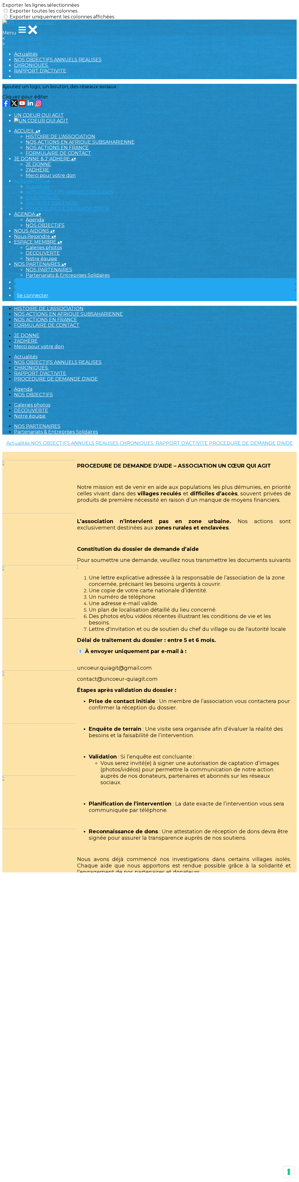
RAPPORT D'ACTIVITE (40, 71)
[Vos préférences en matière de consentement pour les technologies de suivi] (288, 1171)
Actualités (25, 54)
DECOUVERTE (43, 253)
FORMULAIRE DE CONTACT (58, 153)
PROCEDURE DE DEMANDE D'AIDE (56, 76)
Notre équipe (41, 258)
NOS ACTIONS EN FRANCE (57, 147)
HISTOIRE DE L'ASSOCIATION (60, 136)
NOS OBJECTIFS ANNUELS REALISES (58, 60)
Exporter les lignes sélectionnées (40, 5)
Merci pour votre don (51, 175)
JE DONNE (38, 164)
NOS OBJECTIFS (45, 225)
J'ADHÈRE (37, 170)
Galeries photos (44, 247)
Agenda (35, 220)
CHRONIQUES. (31, 65)
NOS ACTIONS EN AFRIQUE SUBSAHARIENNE (80, 142)
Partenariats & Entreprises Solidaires (67, 275)
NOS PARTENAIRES (49, 269)
